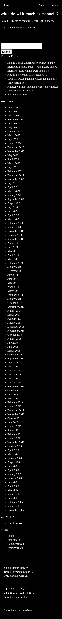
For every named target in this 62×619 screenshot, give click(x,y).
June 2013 (12, 394)
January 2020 (14, 227)
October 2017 (14, 302)
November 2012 (15, 414)
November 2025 (15, 119)
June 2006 (12, 498)
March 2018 (13, 290)
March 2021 (13, 191)
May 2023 (12, 155)
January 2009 (14, 474)
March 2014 (13, 378)
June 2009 (12, 466)
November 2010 (15, 442)
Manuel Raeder (30, 20)
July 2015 (12, 362)
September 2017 (15, 306)
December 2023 (15, 147)
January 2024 (14, 143)
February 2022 (15, 171)
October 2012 (14, 418)
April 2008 (13, 486)
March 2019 (13, 259)
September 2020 (15, 199)
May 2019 (12, 251)
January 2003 (14, 506)
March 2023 (13, 163)
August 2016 (14, 338)
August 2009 (14, 462)
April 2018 (13, 286)
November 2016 (15, 330)
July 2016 (12, 342)
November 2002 (15, 510)
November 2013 (15, 386)
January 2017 (14, 322)
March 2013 (13, 398)
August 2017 (14, 310)
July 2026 (12, 107)
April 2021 (13, 187)
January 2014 (14, 382)
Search (6, 51)
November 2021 (15, 179)
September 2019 (15, 239)
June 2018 (12, 278)
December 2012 (15, 410)
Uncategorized (15, 523)
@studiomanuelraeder (15, 597)
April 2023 (13, 159)
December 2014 (15, 374)
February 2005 (15, 502)
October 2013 (14, 390)
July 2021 (12, 183)
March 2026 (13, 115)
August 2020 (14, 203)
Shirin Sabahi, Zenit (17, 94)
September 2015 (15, 358)
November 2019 (15, 231)
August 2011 (14, 430)
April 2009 (13, 470)
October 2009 (14, 458)
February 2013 (15, 402)
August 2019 (14, 243)
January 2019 (14, 266)
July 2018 (12, 274)
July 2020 (12, 207)
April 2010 (13, 450)
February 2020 (15, 223)
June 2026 (12, 111)
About (42, 5)
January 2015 (14, 370)
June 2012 (12, 422)
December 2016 (15, 326)
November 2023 (15, 151)
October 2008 (14, 478)
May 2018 (12, 282)
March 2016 (13, 350)
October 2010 (14, 446)
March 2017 (13, 314)
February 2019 (15, 263)
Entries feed (13, 539)
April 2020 (13, 215)
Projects (8, 5)
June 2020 (12, 211)
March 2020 (13, 219)
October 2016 (14, 334)
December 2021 (15, 175)
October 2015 (14, 354)
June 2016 (12, 346)
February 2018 (15, 294)
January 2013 (14, 406)
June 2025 (12, 123)
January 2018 (14, 298)
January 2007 (14, 494)
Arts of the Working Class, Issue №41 (27, 74)
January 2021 (14, 195)
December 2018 (15, 270)
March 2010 (13, 454)
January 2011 (14, 438)
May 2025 (12, 127)
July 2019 (12, 247)
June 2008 (12, 482)
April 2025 (13, 131)
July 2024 (12, 139)
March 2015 (13, 366)
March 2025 (13, 135)
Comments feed (15, 543)
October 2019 (14, 235)
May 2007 (12, 490)
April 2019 (13, 255)
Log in (10, 535)
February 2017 (15, 318)
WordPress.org (15, 547)
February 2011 (15, 434)
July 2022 (12, 167)
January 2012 (14, 426)
